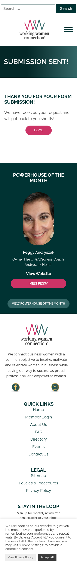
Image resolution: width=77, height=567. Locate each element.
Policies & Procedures (38, 483)
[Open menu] (68, 29)
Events (38, 446)
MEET (39, 283)
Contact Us (38, 454)
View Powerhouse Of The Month (38, 303)
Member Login (38, 417)
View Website (38, 273)
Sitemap (38, 475)
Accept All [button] (47, 557)
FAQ (38, 432)
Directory (38, 439)
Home (38, 130)
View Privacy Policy (20, 557)
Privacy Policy (38, 490)
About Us (38, 424)
